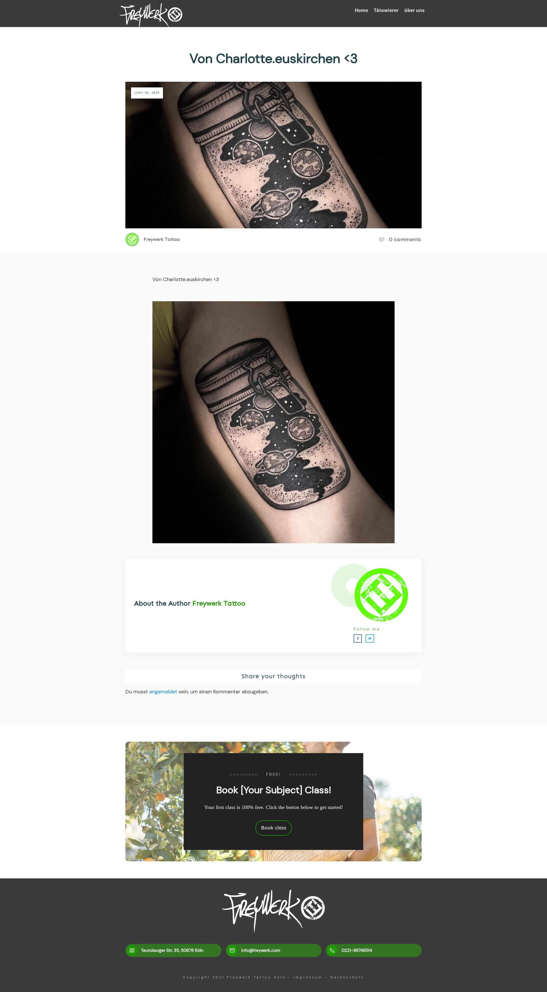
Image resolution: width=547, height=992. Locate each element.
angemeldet (163, 691)
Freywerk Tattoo (219, 603)
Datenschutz (347, 977)
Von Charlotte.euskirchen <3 (273, 58)
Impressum (308, 977)
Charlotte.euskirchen (187, 279)
